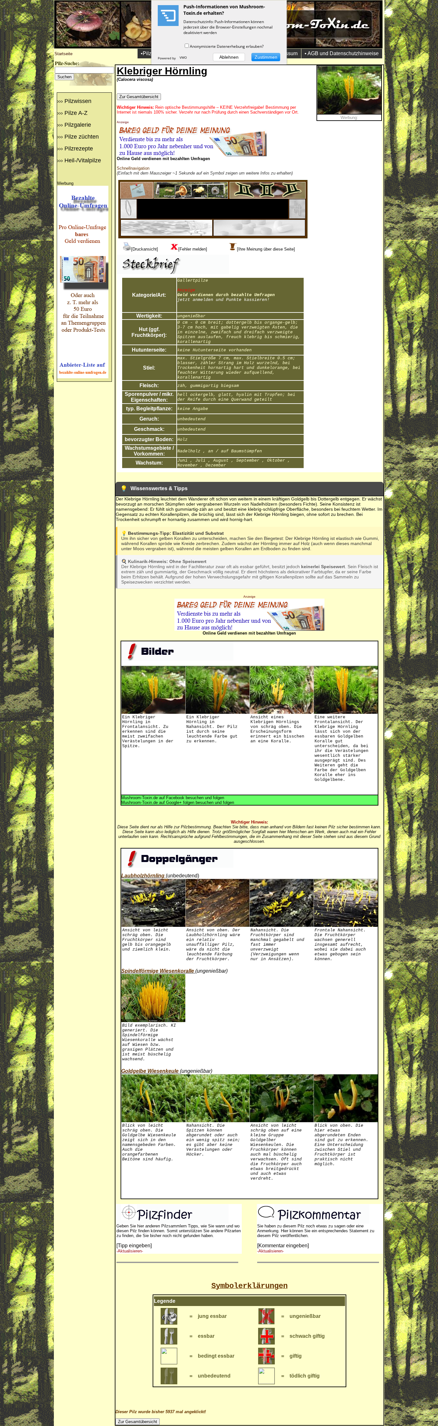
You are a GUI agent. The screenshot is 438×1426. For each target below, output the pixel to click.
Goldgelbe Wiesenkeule (150, 1071)
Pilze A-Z (76, 113)
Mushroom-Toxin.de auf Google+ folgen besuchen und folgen (177, 802)
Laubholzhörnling (142, 875)
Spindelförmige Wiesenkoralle (157, 971)
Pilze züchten (81, 136)
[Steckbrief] (136, 197)
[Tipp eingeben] (134, 1245)
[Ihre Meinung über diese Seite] (266, 249)
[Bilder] (191, 197)
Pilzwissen (77, 101)
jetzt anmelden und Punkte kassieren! (223, 299)
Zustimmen (266, 57)
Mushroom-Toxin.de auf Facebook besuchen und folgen (172, 797)
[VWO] (183, 58)
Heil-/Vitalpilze (82, 160)
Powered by (167, 58)
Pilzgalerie (77, 125)
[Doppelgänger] (268, 197)
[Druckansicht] (144, 249)
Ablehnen (229, 57)
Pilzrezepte (78, 148)
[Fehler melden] (192, 249)
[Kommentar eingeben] (283, 1245)
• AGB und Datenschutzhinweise (342, 53)
